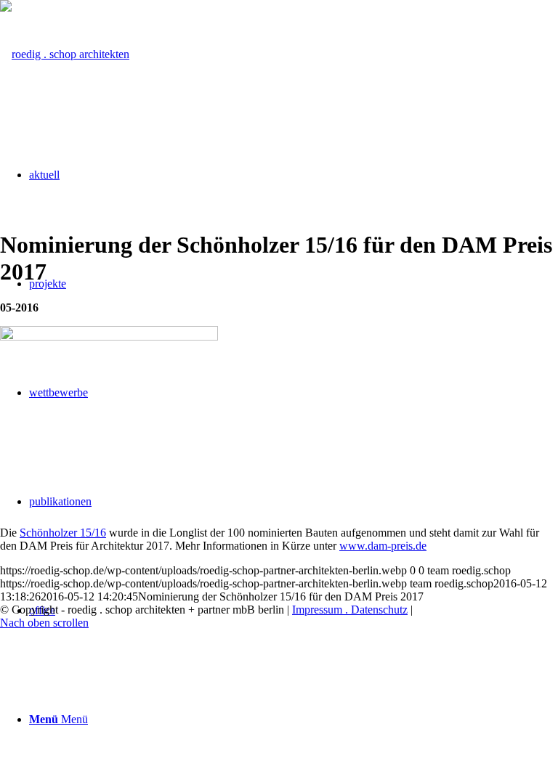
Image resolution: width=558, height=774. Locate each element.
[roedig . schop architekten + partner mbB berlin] (64, 54)
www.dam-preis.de (382, 545)
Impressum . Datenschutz (350, 609)
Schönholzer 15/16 (63, 532)
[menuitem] (293, 719)
